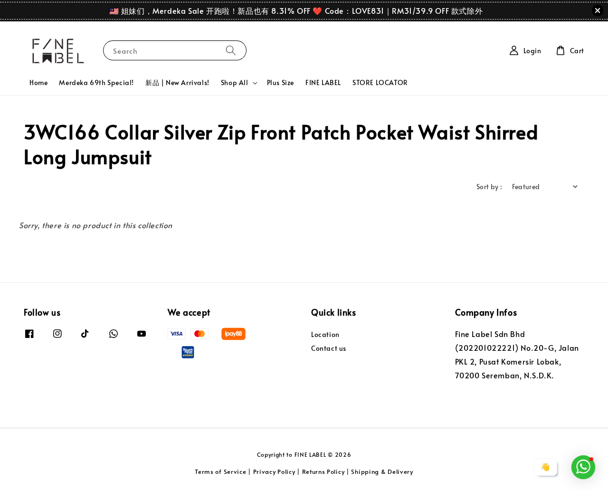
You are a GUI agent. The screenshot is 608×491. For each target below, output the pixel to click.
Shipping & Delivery (382, 471)
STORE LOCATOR (380, 82)
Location (325, 334)
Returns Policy (323, 471)
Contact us (328, 348)
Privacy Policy (274, 471)
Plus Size (280, 82)
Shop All (234, 82)
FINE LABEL (323, 82)
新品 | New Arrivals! (177, 82)
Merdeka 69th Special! (96, 82)
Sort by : (489, 186)
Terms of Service (220, 471)
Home (38, 82)
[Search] (231, 50)
